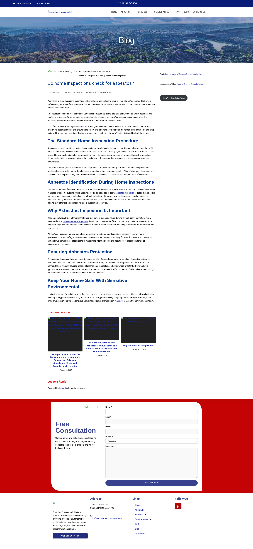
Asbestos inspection (124, 193)
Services (139, 514)
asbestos (82, 126)
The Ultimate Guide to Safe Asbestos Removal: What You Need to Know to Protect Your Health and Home (101, 347)
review (174, 74)
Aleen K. (167, 74)
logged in (63, 388)
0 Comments (105, 92)
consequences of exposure (75, 221)
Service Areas (141, 519)
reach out (119, 301)
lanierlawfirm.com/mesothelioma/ (190, 84)
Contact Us (140, 533)
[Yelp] (178, 506)
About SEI (139, 510)
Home (138, 505)
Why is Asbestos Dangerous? (138, 345)
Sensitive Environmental (188, 74)
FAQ (137, 524)
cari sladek (55, 92)
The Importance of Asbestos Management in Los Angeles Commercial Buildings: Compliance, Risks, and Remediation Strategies (65, 360)
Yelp (201, 74)
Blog (137, 529)
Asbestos (90, 92)
